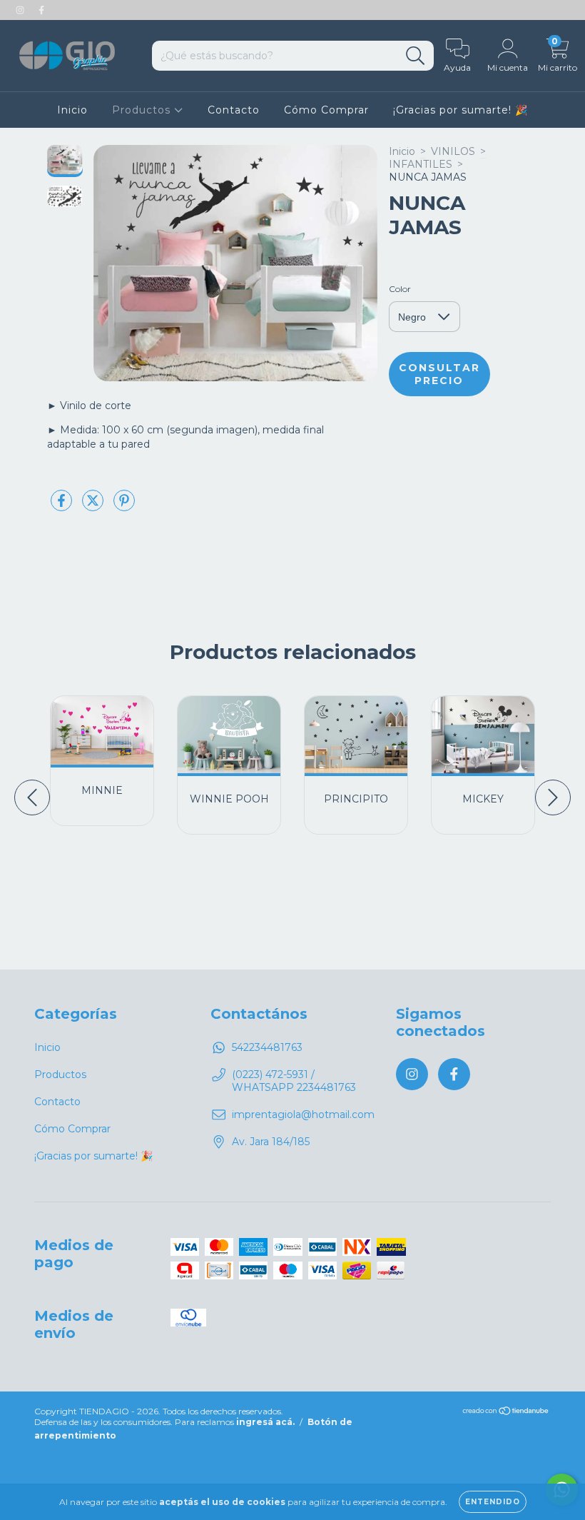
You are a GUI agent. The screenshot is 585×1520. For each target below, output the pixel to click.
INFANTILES (420, 164)
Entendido (492, 1501)
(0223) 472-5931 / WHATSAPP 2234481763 (294, 1081)
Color (400, 288)
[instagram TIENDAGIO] (21, 10)
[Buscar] (415, 56)
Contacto (234, 110)
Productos (143, 110)
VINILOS (453, 151)
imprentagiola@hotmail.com (303, 1114)
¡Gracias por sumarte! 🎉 (460, 110)
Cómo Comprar (326, 110)
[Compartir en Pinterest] (124, 506)
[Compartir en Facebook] (63, 506)
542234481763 (267, 1047)
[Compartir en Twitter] (94, 506)
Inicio (72, 110)
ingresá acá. (265, 1421)
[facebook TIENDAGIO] (41, 10)
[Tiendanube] (506, 1412)
